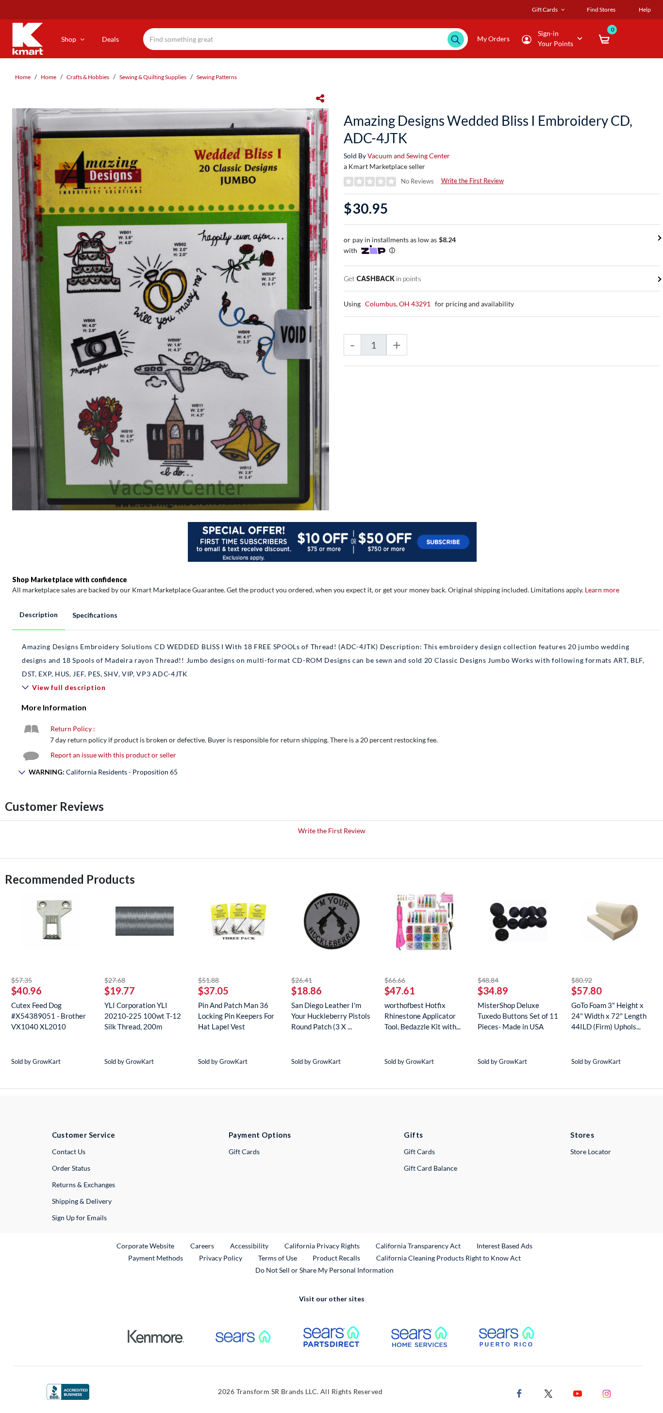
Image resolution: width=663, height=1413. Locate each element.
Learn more (602, 590)
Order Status (71, 1168)
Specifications (94, 615)
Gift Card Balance (430, 1168)
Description (38, 614)
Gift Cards (244, 1151)
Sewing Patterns (217, 77)
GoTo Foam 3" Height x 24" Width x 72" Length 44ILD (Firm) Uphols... (608, 1016)
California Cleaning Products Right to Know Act (448, 1258)
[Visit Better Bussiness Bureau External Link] (68, 1391)
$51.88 (208, 980)
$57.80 (586, 990)
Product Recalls (337, 1257)
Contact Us (68, 1151)
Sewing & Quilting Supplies (152, 77)
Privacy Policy (220, 1258)
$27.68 (114, 980)
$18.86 (306, 990)
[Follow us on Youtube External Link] (577, 1393)
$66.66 (394, 980)
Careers (202, 1245)
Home (23, 77)
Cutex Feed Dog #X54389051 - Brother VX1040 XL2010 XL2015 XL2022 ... (48, 1016)
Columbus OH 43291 (398, 304)
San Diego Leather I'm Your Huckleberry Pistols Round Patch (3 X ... (330, 1016)
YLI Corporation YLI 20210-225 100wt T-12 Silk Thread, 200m (142, 1016)
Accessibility (249, 1246)
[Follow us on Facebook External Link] (519, 1393)
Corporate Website (145, 1245)
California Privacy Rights (322, 1246)
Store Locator (590, 1151)
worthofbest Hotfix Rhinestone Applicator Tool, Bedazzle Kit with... (422, 1016)
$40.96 (26, 990)
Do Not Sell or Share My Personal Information (324, 1270)
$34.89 (493, 990)
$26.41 (301, 980)
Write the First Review (472, 181)
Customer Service (84, 1134)
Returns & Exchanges (83, 1184)
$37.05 (213, 990)
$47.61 (399, 990)
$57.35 (21, 980)
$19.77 (119, 990)
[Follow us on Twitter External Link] (548, 1393)
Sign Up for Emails (79, 1217)
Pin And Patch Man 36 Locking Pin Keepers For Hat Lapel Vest (236, 1016)
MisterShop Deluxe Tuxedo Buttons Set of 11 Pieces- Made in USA (518, 1016)
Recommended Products (70, 879)
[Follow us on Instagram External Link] (606, 1393)
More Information (53, 707)
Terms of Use (277, 1258)
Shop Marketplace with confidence (69, 579)
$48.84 (488, 980)
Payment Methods (155, 1258)
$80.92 (581, 980)
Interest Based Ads (504, 1246)
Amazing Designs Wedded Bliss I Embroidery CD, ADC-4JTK (488, 129)
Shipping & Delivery (82, 1201)
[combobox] (305, 39)
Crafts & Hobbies (87, 77)
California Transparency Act (418, 1246)
